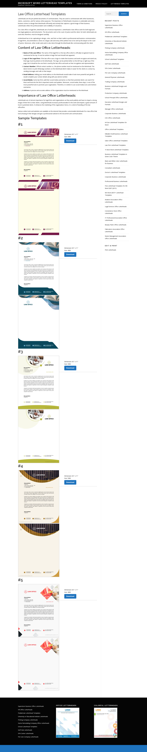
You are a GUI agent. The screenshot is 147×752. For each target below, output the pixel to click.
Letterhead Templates (120, 4)
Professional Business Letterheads (116, 181)
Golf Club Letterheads (112, 64)
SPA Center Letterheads (112, 68)
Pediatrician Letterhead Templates (116, 36)
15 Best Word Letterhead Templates (117, 150)
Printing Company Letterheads (115, 48)
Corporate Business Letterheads (115, 113)
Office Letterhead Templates (114, 129)
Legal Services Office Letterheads (116, 206)
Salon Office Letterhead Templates (116, 141)
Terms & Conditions (84, 4)
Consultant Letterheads (112, 168)
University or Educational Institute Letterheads (33, 716)
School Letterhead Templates (114, 59)
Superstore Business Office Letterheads (31, 706)
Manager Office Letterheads (114, 109)
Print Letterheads (110, 250)
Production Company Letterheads (116, 93)
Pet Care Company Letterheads (115, 73)
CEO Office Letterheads (112, 118)
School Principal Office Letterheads (116, 98)
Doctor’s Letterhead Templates (115, 172)
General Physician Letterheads (114, 77)
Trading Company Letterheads (115, 82)
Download (70, 141)
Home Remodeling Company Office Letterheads (33, 723)
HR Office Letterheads (112, 32)
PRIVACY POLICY (101, 4)
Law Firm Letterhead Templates (115, 145)
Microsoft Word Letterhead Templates (45, 3)
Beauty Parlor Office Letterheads (115, 225)
